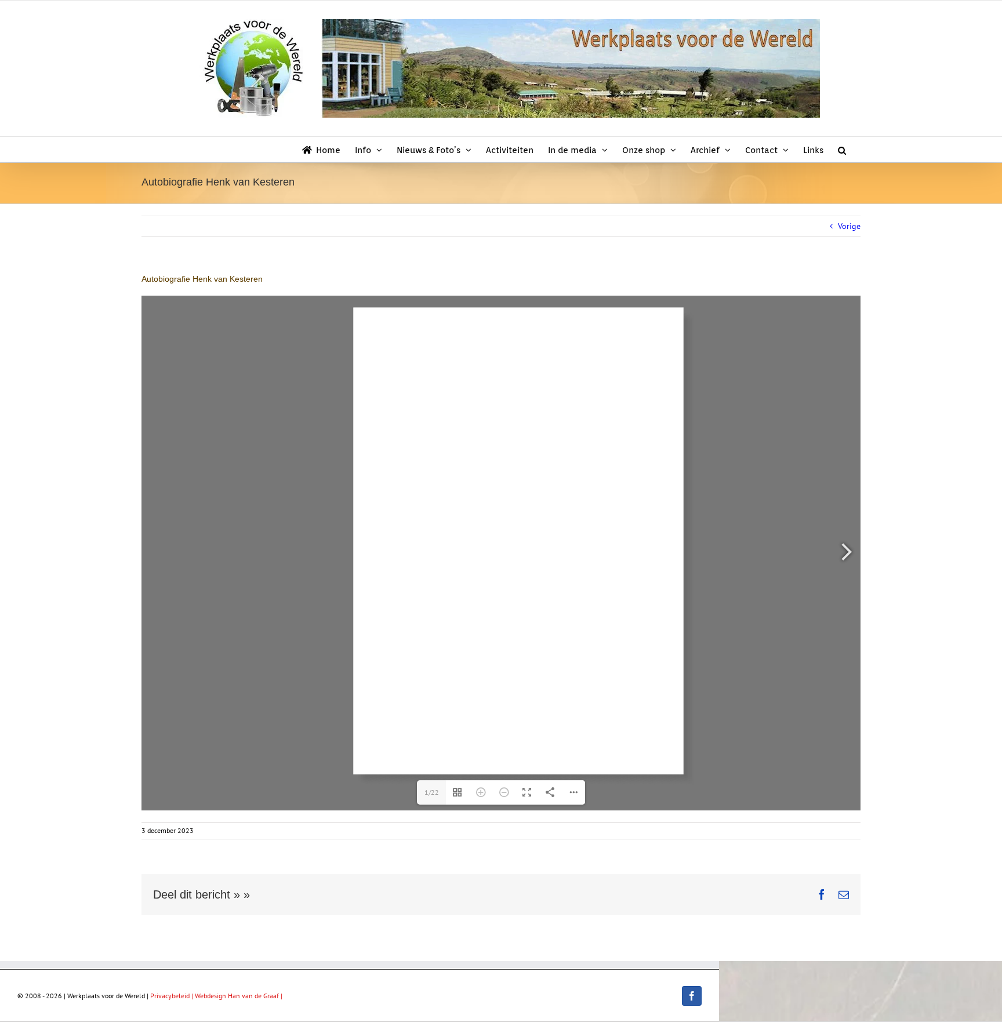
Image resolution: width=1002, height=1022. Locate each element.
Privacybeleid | (172, 995)
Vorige (849, 226)
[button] (842, 149)
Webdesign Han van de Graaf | (238, 995)
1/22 (431, 792)
